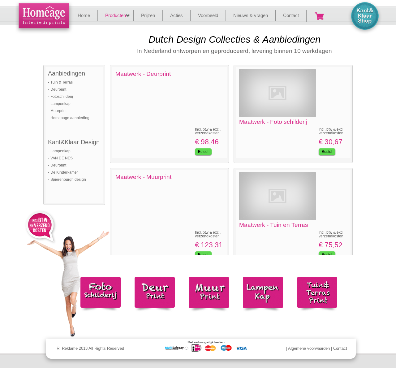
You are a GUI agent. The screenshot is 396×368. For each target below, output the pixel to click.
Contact (340, 348)
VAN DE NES (61, 158)
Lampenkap (60, 104)
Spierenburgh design (68, 179)
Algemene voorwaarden (309, 348)
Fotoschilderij (61, 96)
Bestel (203, 151)
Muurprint (58, 111)
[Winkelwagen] (319, 16)
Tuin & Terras (61, 82)
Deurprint (58, 89)
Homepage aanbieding (69, 118)
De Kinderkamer (64, 172)
